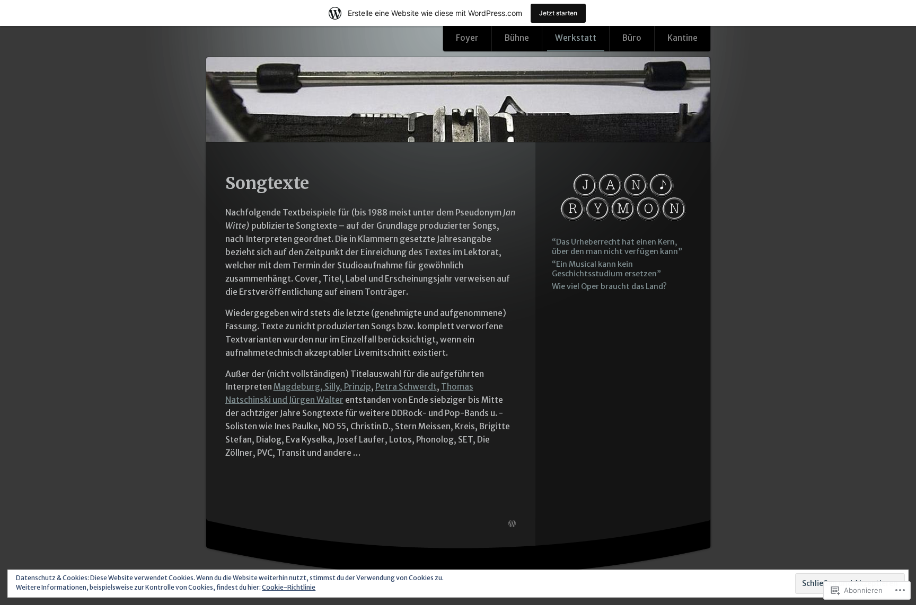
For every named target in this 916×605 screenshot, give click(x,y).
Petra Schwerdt (406, 387)
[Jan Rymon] (458, 100)
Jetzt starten (558, 13)
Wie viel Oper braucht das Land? (609, 286)
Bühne (517, 38)
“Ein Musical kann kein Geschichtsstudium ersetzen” (606, 269)
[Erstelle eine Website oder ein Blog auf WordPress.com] (512, 524)
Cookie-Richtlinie (288, 587)
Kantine (682, 38)
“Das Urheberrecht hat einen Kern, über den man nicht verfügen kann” (617, 247)
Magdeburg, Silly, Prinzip (322, 387)
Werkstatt (575, 38)
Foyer (467, 38)
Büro (631, 38)
